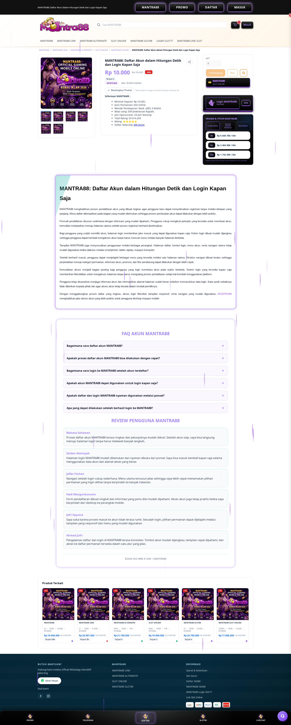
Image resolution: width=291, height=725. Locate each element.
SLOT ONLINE (118, 40)
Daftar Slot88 (193, 681)
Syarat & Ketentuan (196, 670)
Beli (232, 73)
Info (246, 102)
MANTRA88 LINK (66, 40)
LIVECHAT (260, 720)
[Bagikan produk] (189, 62)
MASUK (239, 7)
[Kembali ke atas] (283, 708)
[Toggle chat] (283, 716)
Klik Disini (139, 124)
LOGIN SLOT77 (164, 40)
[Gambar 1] (46, 116)
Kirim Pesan (51, 680)
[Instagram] (48, 696)
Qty (208, 58)
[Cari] (98, 24)
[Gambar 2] (58, 116)
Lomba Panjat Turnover (228, 126)
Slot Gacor (243, 126)
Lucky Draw (213, 126)
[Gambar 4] (82, 116)
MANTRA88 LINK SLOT (189, 40)
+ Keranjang (215, 73)
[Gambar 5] (46, 128)
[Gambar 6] (58, 128)
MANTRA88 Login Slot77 (199, 692)
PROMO (182, 7)
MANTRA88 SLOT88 (141, 40)
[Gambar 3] (70, 116)
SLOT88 (203, 720)
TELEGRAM (88, 720)
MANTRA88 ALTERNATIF (93, 40)
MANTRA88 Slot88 (196, 686)
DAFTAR (211, 7)
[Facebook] (40, 696)
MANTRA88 (150, 7)
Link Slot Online (194, 697)
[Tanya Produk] (243, 73)
